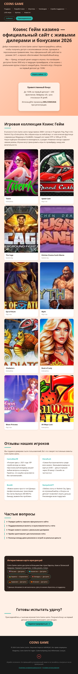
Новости (27, 12)
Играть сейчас (37, 74)
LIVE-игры (7, 12)
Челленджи (43, 9)
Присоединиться (24, 18)
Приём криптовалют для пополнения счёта (27, 534)
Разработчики (19, 9)
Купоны (18, 12)
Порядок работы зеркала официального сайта (28, 522)
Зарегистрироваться (38, 624)
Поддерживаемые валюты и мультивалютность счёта (31, 526)
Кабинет (9, 18)
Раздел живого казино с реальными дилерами (28, 530)
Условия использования (50, 668)
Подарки (7, 9)
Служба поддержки (57, 9)
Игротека (31, 9)
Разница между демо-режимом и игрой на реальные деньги (34, 538)
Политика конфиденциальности (30, 668)
